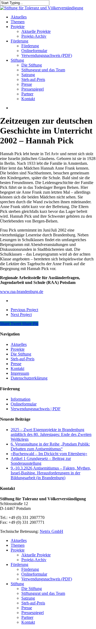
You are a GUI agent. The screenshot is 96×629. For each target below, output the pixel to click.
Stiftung (17, 583)
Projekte (18, 349)
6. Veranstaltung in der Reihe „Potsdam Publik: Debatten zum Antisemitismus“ (50, 446)
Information (20, 399)
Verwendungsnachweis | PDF (36, 409)
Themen (18, 545)
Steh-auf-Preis (22, 359)
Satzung (28, 598)
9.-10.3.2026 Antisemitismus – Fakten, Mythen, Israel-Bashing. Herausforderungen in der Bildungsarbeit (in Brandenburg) (51, 473)
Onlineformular (24, 404)
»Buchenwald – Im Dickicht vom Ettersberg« (49, 453)
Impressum (20, 373)
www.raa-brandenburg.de (21, 291)
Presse (16, 363)
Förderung (19, 564)
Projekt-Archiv (33, 559)
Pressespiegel (32, 612)
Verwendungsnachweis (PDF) (46, 579)
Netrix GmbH (51, 531)
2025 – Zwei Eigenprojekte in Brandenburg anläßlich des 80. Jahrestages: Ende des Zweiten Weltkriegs (51, 434)
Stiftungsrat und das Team (43, 593)
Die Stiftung (21, 354)
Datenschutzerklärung (29, 378)
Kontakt (17, 368)
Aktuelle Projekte (36, 555)
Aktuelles (19, 344)
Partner (27, 617)
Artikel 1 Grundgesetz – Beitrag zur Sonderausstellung (41, 461)
